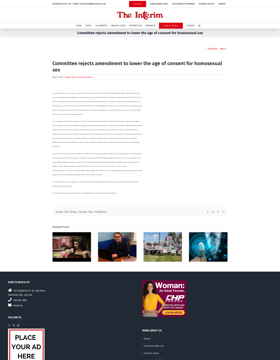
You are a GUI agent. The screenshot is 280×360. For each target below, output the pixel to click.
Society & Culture (85, 77)
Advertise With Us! (153, 346)
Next (222, 48)
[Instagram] (18, 325)
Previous (212, 48)
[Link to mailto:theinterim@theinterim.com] (10, 305)
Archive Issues (151, 353)
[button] (199, 26)
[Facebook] (9, 325)
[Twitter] (14, 325)
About (147, 338)
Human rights (71, 77)
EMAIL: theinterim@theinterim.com (90, 4)
